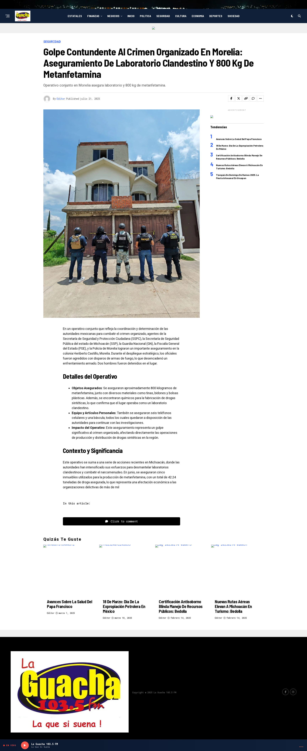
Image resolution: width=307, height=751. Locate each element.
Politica (145, 16)
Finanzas (93, 16)
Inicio (130, 16)
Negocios (113, 16)
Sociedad (233, 16)
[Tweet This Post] (238, 98)
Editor (61, 98)
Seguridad (163, 16)
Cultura (180, 16)
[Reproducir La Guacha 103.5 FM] (25, 745)
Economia (198, 16)
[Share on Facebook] (231, 98)
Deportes (215, 16)
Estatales (75, 16)
